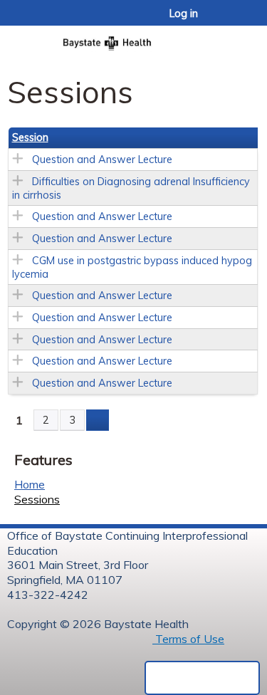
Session (30, 137)
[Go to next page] (97, 420)
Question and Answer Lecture (102, 159)
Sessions (37, 499)
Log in (183, 14)
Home (29, 484)
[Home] (133, 39)
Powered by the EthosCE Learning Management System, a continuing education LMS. (202, 678)
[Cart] (225, 21)
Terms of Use (188, 639)
